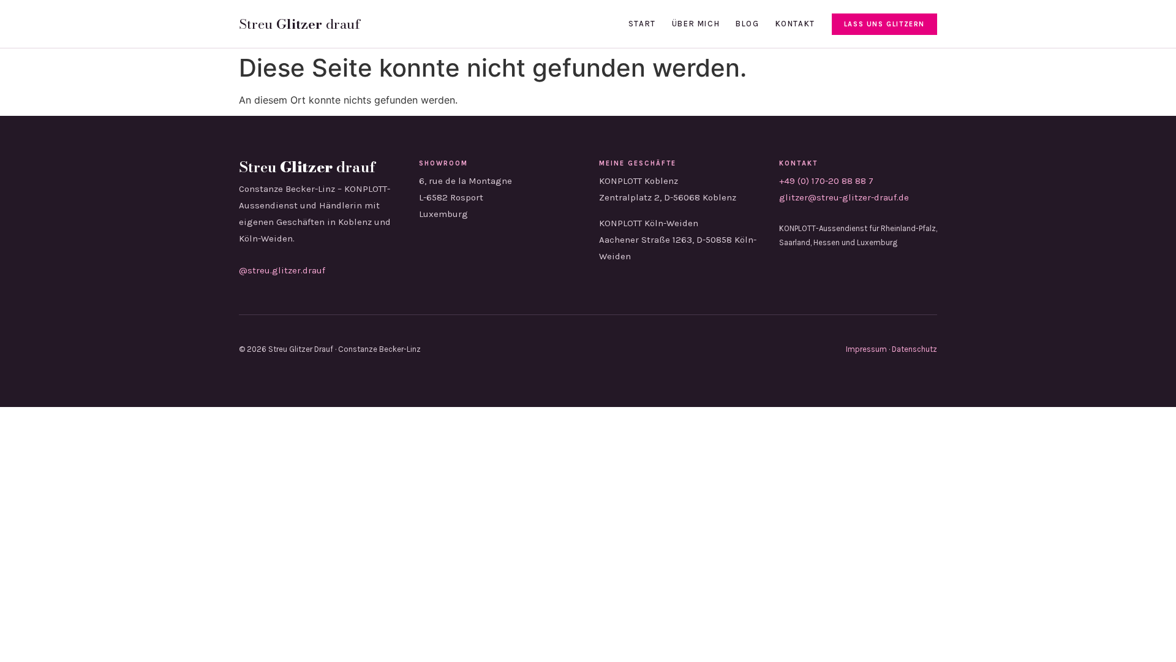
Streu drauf (299, 23)
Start (642, 23)
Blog (747, 23)
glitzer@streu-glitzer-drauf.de (844, 197)
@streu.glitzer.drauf (282, 270)
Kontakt (795, 23)
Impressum (866, 349)
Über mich (696, 23)
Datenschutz (914, 349)
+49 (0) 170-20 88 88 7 (826, 180)
